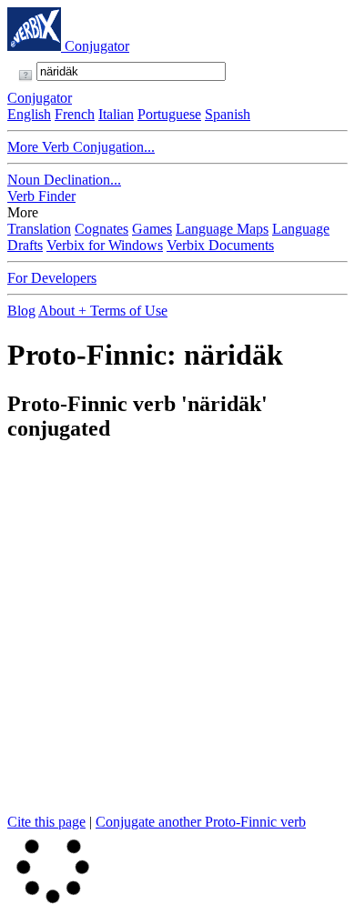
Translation (39, 228)
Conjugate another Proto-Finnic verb (201, 821)
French (75, 114)
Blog (21, 310)
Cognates (101, 228)
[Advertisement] (177, 636)
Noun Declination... (64, 179)
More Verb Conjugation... (81, 147)
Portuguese (169, 114)
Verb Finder (41, 196)
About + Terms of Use (102, 310)
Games (152, 228)
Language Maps (222, 228)
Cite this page (46, 821)
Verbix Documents (220, 245)
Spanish (227, 114)
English (29, 114)
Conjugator (97, 46)
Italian (116, 114)
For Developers (51, 278)
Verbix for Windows (104, 245)
